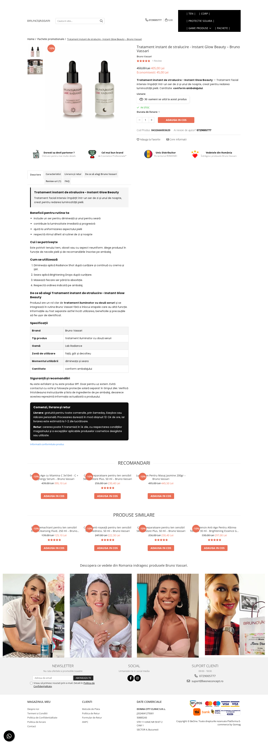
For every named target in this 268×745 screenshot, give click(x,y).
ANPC (85, 722)
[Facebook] (130, 678)
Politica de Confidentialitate (42, 717)
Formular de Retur (92, 717)
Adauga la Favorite (149, 139)
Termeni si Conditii (37, 713)
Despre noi (33, 709)
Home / (32, 39)
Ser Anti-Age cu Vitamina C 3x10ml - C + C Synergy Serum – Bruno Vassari (54, 477)
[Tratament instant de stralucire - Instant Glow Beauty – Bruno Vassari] (88, 87)
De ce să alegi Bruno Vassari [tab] (101, 174)
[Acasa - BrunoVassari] (38, 21)
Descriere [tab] (35, 174)
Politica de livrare (36, 722)
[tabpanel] (88, 87)
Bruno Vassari (144, 56)
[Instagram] (137, 678)
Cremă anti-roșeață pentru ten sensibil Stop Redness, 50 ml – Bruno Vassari (107, 529)
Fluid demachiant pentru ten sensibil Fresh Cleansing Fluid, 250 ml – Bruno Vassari (54, 529)
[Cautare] (101, 21)
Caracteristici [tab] (53, 174)
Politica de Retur (91, 713)
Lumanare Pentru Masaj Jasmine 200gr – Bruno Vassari (161, 477)
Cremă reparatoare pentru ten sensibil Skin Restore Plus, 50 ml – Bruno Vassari (107, 477)
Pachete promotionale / (52, 39)
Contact (31, 726)
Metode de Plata (91, 709)
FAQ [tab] (67, 181)
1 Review (157, 60)
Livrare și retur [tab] (73, 174)
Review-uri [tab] (53, 181)
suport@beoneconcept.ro (207, 681)
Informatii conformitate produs (47, 444)
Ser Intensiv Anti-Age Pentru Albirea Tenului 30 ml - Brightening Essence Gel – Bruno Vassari (214, 529)
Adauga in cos (176, 120)
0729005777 (207, 676)
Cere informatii (178, 139)
